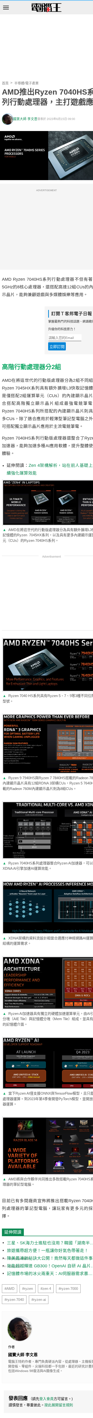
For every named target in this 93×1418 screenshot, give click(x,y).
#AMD (10, 1289)
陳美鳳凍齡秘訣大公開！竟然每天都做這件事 (50, 1258)
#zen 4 (46, 1289)
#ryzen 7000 (68, 1289)
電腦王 (46, 8)
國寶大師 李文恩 (25, 119)
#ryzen (27, 1289)
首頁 (5, 83)
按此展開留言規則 (58, 1405)
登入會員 (46, 1399)
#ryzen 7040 (14, 1300)
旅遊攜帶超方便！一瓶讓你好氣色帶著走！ (47, 1250)
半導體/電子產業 (26, 83)
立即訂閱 (57, 347)
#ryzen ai (38, 1300)
